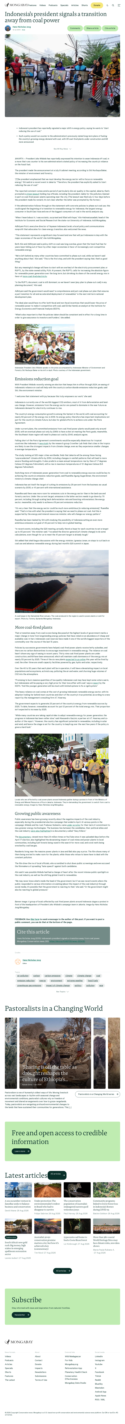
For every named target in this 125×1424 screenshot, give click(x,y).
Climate (68, 976)
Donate (97, 5)
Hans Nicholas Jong (22, 27)
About (38, 1356)
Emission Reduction (26, 980)
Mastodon (99, 1388)
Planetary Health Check (76, 1372)
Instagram (99, 1360)
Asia (23, 30)
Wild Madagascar (73, 1356)
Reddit (98, 1380)
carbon (36, 976)
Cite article (110, 28)
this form (34, 919)
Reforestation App (73, 1368)
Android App (100, 1392)
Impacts (38, 1368)
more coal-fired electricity (35, 276)
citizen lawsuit (32, 194)
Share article (92, 28)
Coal (98, 976)
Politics (78, 985)
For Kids (69, 1360)
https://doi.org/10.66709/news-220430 (67, 941)
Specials (64, 5)
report (96, 683)
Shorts (85, 5)
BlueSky (99, 1384)
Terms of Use (41, 1380)
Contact (38, 1360)
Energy (42, 980)
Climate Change (84, 976)
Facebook (99, 1372)
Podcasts (53, 5)
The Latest (10, 1380)
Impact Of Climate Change (58, 985)
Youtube (98, 1364)
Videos (42, 5)
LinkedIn (99, 1356)
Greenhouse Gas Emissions (29, 985)
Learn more (20, 1151)
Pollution (90, 985)
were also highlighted (41, 831)
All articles (56, 1174)
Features (32, 5)
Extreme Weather (75, 980)
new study (43, 443)
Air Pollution (22, 976)
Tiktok (98, 1376)
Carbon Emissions (53, 976)
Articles (75, 5)
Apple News (100, 1396)
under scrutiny (73, 825)
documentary (25, 837)
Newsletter (20, 1315)
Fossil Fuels (93, 980)
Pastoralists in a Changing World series (96, 1094)
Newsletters (40, 1372)
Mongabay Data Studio (75, 1383)
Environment (56, 980)
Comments (75, 28)
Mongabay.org (71, 1364)
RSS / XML (100, 1399)
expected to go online (76, 659)
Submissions (40, 1376)
